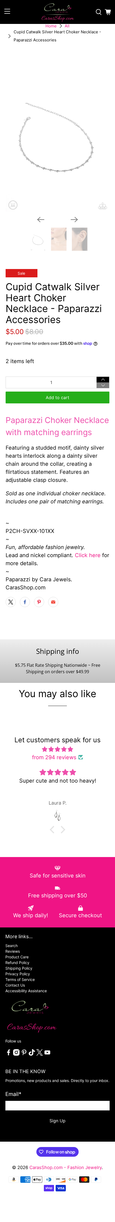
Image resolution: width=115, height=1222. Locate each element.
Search (11, 945)
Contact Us (15, 985)
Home (51, 26)
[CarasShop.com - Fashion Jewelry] (57, 12)
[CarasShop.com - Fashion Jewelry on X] (39, 1054)
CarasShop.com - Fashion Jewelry (65, 1167)
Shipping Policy (18, 968)
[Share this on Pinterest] (39, 602)
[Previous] (41, 220)
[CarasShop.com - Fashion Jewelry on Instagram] (16, 1054)
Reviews (12, 951)
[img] (58, 749)
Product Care (17, 957)
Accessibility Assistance (26, 990)
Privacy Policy (17, 974)
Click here (88, 555)
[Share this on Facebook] (25, 602)
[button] (53, 829)
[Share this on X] (11, 602)
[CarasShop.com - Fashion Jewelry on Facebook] (8, 1054)
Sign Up (57, 1120)
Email (13, 1094)
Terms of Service (20, 979)
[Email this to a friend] (53, 602)
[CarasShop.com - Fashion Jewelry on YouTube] (47, 1054)
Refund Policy (17, 962)
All (67, 26)
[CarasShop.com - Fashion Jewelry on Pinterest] (24, 1054)
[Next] (74, 220)
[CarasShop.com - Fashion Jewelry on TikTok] (32, 1054)
